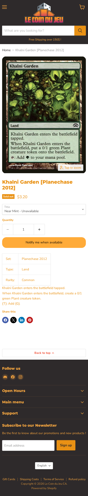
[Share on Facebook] (5, 320)
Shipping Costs (29, 479)
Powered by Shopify (44, 488)
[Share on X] (13, 320)
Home (6, 50)
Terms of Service (53, 479)
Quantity (7, 220)
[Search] (80, 31)
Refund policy (77, 479)
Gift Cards (9, 479)
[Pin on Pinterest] (29, 320)
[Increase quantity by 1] (39, 229)
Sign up (66, 445)
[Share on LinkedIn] (21, 320)
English (42, 466)
